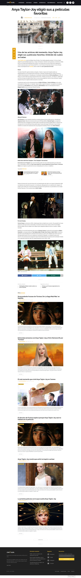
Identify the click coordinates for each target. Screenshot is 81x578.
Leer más (20, 374)
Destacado (11, 5)
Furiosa (31, 66)
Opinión (35, 2)
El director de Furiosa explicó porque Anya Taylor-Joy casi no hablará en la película (39, 418)
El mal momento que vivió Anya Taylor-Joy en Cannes (36, 379)
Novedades (21, 2)
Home (8, 5)
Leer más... (9, 565)
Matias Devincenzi (28, 17)
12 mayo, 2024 (29, 421)
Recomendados (51, 2)
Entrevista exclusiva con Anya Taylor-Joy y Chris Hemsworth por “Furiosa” (55, 173)
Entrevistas (42, 2)
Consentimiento (63, 571)
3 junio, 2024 (26, 174)
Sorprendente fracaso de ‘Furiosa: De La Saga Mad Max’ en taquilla (39, 297)
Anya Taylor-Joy (22, 60)
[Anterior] (39, 179)
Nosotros (59, 2)
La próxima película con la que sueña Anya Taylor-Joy (37, 499)
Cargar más (40, 539)
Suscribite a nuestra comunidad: (65, 554)
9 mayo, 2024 (29, 500)
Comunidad (57, 571)
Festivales (28, 2)
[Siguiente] (41, 179)
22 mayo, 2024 (50, 175)
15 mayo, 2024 (29, 381)
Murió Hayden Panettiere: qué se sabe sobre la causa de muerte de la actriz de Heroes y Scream (37, 559)
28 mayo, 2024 (37, 17)
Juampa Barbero (22, 341)
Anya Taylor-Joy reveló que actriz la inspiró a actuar (36, 459)
